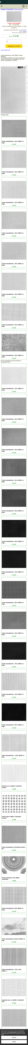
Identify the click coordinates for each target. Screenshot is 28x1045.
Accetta (14, 1037)
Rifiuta (14, 1041)
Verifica (25, 31)
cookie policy (13, 1032)
